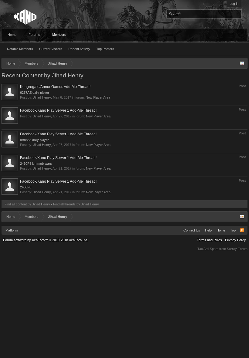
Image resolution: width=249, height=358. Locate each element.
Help (208, 230)
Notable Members (20, 49)
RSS (242, 230)
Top (233, 230)
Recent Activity (79, 49)
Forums (34, 34)
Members (59, 34)
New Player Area (98, 97)
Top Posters (105, 49)
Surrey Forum (237, 249)
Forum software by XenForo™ (45, 240)
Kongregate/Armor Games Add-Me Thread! (55, 87)
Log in (234, 3)
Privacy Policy (235, 240)
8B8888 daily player (34, 140)
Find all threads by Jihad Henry (76, 204)
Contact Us (191, 230)
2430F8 (25, 187)
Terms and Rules (209, 240)
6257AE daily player (34, 92)
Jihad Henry (42, 97)
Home (12, 34)
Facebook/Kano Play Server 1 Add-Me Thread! (58, 110)
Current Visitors (50, 49)
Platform (11, 230)
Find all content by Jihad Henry (27, 204)
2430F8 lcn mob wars (36, 163)
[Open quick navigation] (242, 63)
